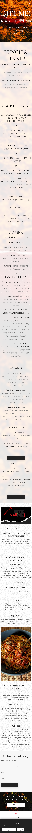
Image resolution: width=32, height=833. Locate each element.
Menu (29, 2)
